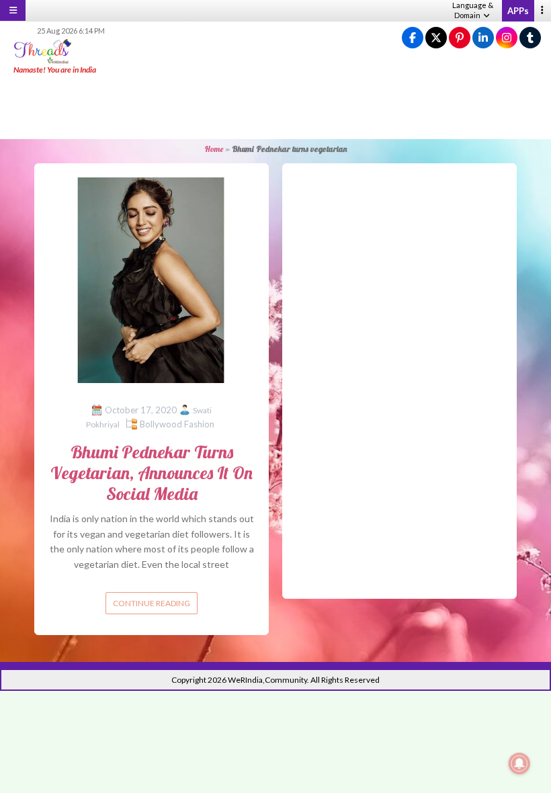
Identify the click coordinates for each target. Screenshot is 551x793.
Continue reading (151, 603)
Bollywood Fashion (177, 424)
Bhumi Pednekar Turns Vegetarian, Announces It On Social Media (151, 473)
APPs (518, 10)
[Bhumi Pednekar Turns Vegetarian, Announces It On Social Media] (151, 279)
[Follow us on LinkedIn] (483, 38)
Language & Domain (472, 10)
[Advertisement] (275, 107)
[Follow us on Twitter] (436, 38)
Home (213, 149)
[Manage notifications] (519, 763)
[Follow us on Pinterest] (459, 38)
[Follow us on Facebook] (412, 38)
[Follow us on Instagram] (506, 38)
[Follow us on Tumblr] (530, 38)
